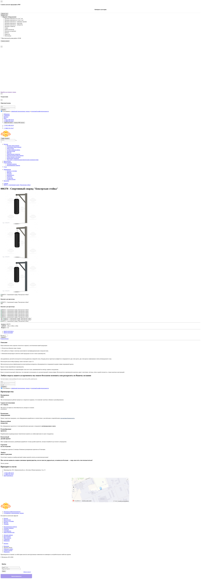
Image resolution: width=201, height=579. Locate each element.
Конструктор (7, 161)
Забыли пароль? (27, 571)
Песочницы (8, 35)
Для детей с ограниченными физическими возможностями (22, 159)
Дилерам (9, 173)
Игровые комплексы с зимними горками (16, 21)
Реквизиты (7, 551)
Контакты (6, 180)
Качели (7, 32)
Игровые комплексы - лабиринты (14, 24)
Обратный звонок (8, 122)
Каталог (6, 144)
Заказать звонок (8, 547)
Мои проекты (7, 538)
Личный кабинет (8, 535)
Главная (6, 183)
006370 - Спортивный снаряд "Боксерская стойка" (17, 185)
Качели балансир (9, 29)
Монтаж (9, 172)
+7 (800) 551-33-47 (9, 121)
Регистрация (7, 536)
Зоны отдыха (10, 148)
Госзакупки (10, 178)
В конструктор (4, 338)
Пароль (4, 569)
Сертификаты (7, 531)
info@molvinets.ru (8, 475)
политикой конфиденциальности (40, 111)
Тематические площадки (13, 154)
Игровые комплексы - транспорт (13, 23)
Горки (6, 28)
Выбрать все (4, 15)
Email (3, 567)
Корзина (6, 543)
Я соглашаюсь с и (26, 111)
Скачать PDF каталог (19, 122)
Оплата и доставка (12, 171)
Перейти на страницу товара (8, 92)
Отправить (3, 386)
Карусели (7, 34)
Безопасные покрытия (13, 158)
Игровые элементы (10, 26)
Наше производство (9, 532)
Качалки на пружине (10, 31)
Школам (9, 152)
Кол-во (2, 335)
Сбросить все (4, 13)
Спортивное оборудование (14, 147)
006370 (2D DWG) (9, 331)
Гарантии (9, 176)
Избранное (7, 540)
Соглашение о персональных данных (14, 513)
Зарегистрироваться (16, 576)
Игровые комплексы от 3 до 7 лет (14, 18)
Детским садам (11, 151)
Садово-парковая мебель (13, 150)
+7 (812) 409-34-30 (9, 119)
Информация (7, 169)
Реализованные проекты (13, 165)
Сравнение (7, 539)
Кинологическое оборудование (15, 155)
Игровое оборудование (9, 17)
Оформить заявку (8, 549)
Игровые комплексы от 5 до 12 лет (14, 20)
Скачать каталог (5, 41)
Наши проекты (8, 162)
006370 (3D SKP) (8, 332)
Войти (3, 571)
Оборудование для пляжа (13, 157)
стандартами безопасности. (67, 418)
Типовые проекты (12, 164)
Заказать (3, 109)
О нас (5, 166)
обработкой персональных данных (20, 111)
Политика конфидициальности (12, 511)
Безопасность (10, 175)
